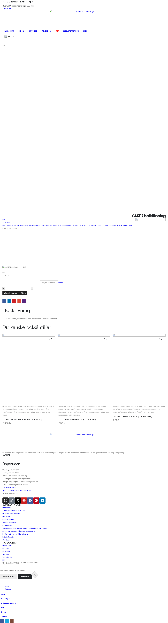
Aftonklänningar (8, 406)
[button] (1, 581)
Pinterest (14, 301)
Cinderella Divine (49, 406)
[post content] (28, 369)
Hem (3, 594)
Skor (21, 31)
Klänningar (9, 31)
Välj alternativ (29, 397)
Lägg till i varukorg (10, 293)
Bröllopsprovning (71, 31)
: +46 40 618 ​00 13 (10, 488)
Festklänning (7, 409)
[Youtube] (24, 500)
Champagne (102, 406)
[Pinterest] (36, 500)
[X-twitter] (18, 500)
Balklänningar (20, 406)
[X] (7, 621)
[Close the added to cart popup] (34, 574)
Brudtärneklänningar (34, 406)
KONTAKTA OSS (11, 505)
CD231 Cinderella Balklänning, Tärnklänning (77, 419)
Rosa (49, 412)
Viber (24, 301)
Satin (70, 415)
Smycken (33, 31)
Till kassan (24, 576)
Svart (79, 415)
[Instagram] (5, 500)
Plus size (44, 412)
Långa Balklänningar (75, 412)
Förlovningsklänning (20, 409)
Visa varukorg (8, 576)
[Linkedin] (42, 500)
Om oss (86, 31)
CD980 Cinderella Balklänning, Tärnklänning (132, 416)
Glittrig (141, 409)
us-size (6, 281)
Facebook (4, 301)
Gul (146, 409)
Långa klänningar (20, 412)
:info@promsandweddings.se (16, 490)
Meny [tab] (7, 586)
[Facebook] (30, 500)
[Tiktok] (12, 500)
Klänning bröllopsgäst (37, 409)
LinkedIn (9, 301)
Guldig (150, 409)
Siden (74, 415)
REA (57, 31)
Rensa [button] (60, 283)
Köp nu (23, 293)
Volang (5, 415)
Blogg (3, 612)
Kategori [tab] (8, 589)
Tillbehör (46, 31)
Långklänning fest (33, 412)
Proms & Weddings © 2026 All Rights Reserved (20, 562)
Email (19, 301)
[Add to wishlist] (51, 338)
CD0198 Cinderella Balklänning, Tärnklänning (22, 419)
